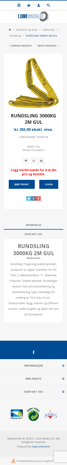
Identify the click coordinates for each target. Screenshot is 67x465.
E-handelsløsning (25, 461)
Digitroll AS (50, 461)
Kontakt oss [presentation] (33, 234)
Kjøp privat (21, 184)
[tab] (33, 225)
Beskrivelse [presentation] (33, 225)
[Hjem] (10, 30)
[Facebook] (33, 352)
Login (49, 184)
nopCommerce (41, 446)
